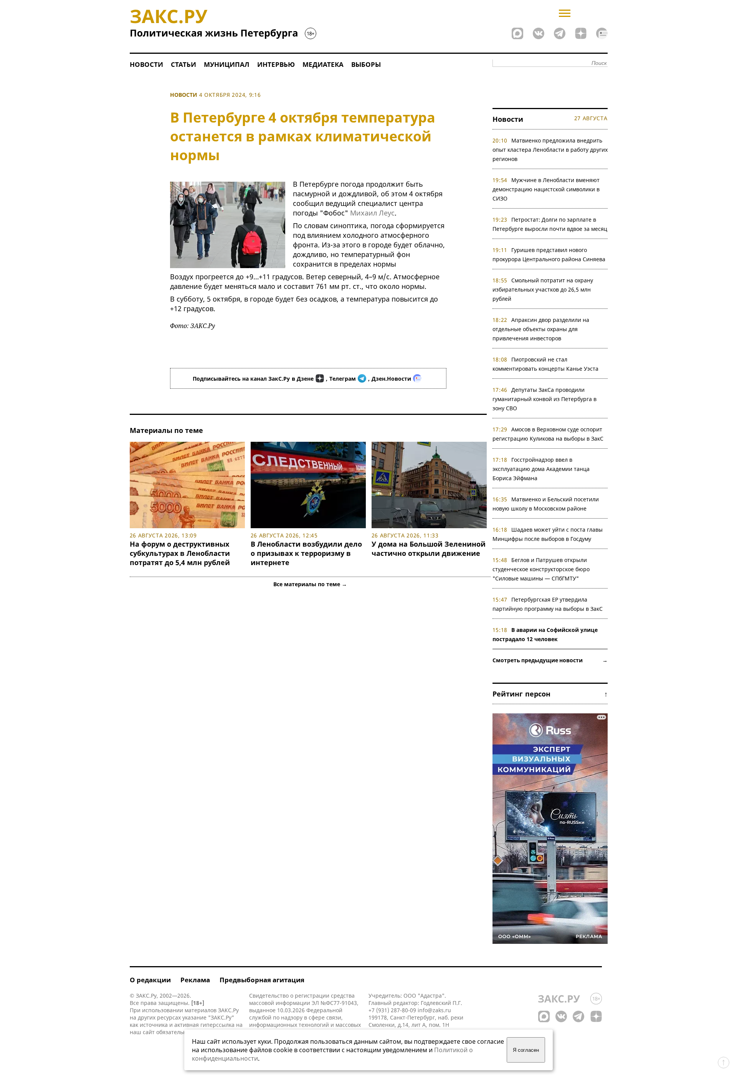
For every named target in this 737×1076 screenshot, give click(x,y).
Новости (146, 64)
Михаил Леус (372, 212)
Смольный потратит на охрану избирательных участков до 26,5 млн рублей (542, 289)
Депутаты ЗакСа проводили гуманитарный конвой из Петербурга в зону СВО (544, 399)
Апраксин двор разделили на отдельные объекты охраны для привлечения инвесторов (541, 329)
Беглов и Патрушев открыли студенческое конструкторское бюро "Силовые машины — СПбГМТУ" (541, 569)
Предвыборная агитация (262, 979)
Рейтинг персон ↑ (550, 693)
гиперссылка (217, 1024)
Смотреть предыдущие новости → (550, 660)
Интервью (276, 64)
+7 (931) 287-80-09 (392, 1010)
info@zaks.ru (434, 1010)
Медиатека (323, 64)
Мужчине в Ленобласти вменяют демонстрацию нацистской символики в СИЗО (546, 189)
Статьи (183, 64)
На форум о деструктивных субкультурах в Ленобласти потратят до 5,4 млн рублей (180, 553)
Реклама (195, 979)
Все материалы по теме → (310, 584)
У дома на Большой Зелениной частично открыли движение (429, 548)
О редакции (150, 979)
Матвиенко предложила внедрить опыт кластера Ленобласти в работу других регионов (550, 149)
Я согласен (526, 1050)
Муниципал (227, 64)
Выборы (366, 64)
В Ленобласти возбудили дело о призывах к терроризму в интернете (306, 553)
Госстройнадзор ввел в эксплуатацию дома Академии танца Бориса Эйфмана (541, 469)
